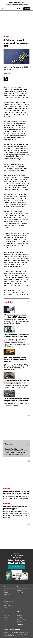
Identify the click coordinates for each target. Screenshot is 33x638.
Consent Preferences (8, 601)
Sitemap (5, 607)
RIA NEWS (6, 36)
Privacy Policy (7, 594)
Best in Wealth (7, 615)
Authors (5, 603)
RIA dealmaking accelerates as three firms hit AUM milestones (15, 316)
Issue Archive (20, 617)
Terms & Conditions (8, 596)
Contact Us (19, 590)
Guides (5, 617)
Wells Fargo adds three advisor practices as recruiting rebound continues (15, 359)
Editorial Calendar (8, 622)
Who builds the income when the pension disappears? (15, 507)
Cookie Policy (7, 599)
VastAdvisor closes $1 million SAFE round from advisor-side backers (16, 335)
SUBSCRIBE (27, 8)
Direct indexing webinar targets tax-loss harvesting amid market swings (16, 492)
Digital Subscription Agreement (21, 620)
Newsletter (19, 615)
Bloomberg (7, 75)
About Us (6, 590)
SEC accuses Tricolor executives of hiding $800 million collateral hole (16, 400)
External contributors (8, 605)
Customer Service (21, 592)
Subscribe (20, 624)
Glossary (6, 592)
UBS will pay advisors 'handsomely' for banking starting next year (16, 382)
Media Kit (6, 619)
